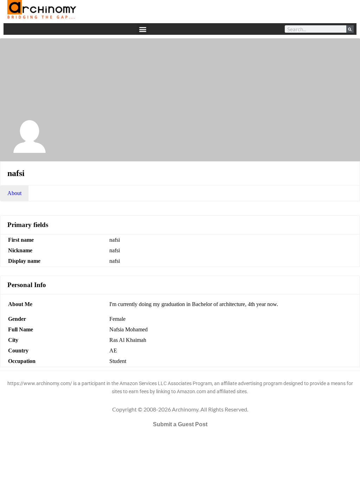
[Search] (350, 29)
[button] (142, 29)
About (14, 193)
